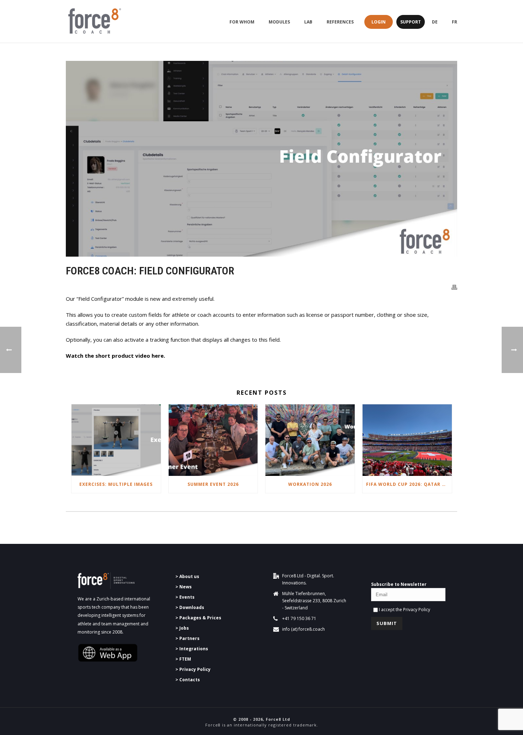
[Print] (454, 287)
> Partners (187, 638)
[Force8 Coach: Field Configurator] (261, 159)
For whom (241, 22)
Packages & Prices (200, 618)
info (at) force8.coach (303, 629)
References (340, 22)
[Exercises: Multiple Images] (116, 440)
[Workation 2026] (310, 440)
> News (183, 587)
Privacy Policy (416, 610)
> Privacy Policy (193, 669)
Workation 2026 (310, 484)
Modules (279, 22)
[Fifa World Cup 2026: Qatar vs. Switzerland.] (407, 440)
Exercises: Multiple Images (116, 484)
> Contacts (187, 680)
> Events (185, 597)
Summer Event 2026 (213, 484)
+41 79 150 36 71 (299, 618)
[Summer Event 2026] (213, 440)
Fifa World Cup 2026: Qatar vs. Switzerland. (409, 484)
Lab (308, 22)
